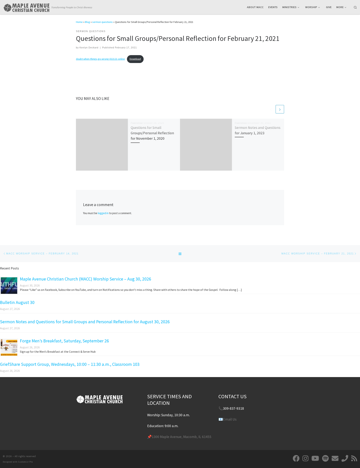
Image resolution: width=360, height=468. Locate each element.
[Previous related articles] (271, 109)
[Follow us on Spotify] (325, 458)
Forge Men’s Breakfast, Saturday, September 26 (64, 341)
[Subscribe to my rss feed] (354, 458)
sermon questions (102, 22)
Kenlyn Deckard (89, 47)
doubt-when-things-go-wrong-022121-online (100, 59)
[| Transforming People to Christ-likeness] (26, 7)
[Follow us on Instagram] (305, 458)
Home (79, 22)
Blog (87, 22)
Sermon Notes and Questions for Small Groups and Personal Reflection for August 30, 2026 (85, 322)
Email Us (229, 419)
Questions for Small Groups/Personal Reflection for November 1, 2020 (152, 133)
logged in (103, 213)
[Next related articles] (280, 109)
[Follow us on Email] (335, 458)
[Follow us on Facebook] (296, 458)
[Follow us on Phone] (344, 458)
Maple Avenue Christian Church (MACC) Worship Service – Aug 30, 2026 (85, 279)
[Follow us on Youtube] (315, 458)
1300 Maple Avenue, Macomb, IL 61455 (181, 436)
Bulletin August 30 (17, 302)
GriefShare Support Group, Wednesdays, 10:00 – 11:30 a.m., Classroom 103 (70, 364)
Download (135, 59)
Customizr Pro (25, 461)
